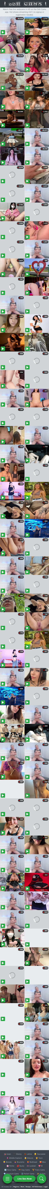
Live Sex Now (24, 1178)
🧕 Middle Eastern (14, 1158)
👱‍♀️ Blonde (7, 1162)
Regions (16, 1187)
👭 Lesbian (31, 1166)
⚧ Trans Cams (38, 1170)
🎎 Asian (7, 1154)
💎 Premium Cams (11, 1174)
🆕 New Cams (10, 1170)
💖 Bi (40, 1166)
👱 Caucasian (39, 1154)
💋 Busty (20, 1166)
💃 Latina (28, 1154)
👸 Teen (39, 1158)
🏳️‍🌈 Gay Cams (24, 1170)
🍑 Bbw (42, 1162)
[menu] (7, 1178)
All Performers (37, 1187)
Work (22, 1187)
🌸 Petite (10, 1166)
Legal (46, 1187)
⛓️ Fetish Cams (27, 1174)
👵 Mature (28, 1158)
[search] (41, 1178)
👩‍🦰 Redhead (32, 1162)
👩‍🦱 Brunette (19, 1162)
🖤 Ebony (17, 1154)
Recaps (28, 1187)
